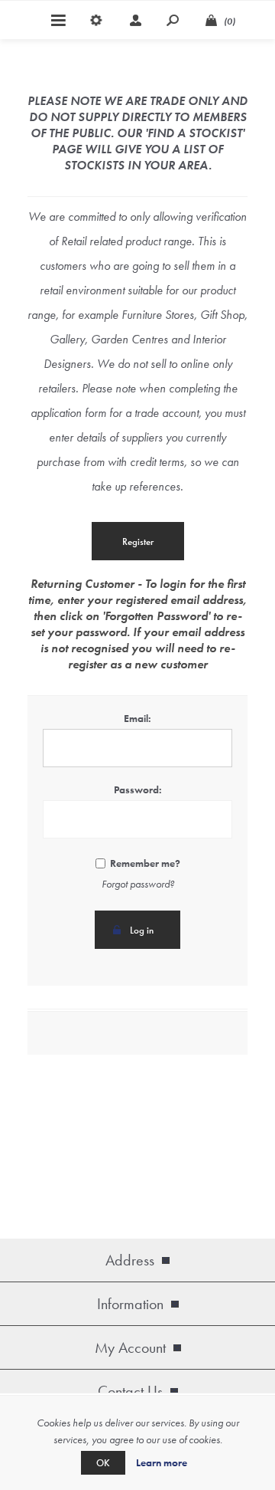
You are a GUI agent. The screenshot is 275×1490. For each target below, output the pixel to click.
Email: (137, 718)
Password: (138, 789)
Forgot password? (138, 884)
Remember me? (145, 863)
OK (103, 1462)
